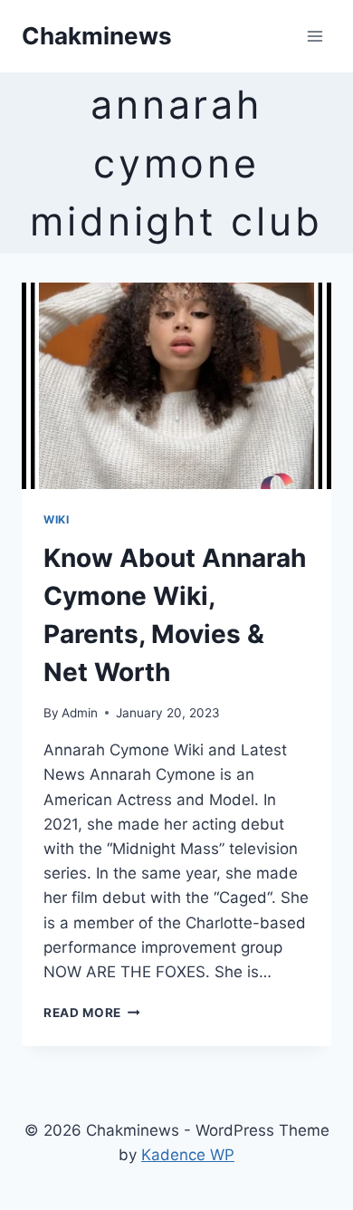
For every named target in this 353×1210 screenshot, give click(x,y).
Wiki (56, 519)
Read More (91, 1012)
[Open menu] (314, 36)
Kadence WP (187, 1155)
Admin (80, 713)
